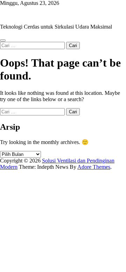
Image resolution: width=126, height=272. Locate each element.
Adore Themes (93, 167)
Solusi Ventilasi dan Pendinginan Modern (45, 15)
